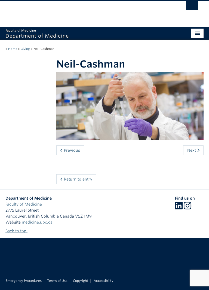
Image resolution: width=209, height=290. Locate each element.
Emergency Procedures (23, 281)
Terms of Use (57, 281)
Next (192, 150)
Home (12, 49)
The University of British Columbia (89, 11)
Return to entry (77, 179)
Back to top (16, 231)
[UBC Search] (192, 7)
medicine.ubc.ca (37, 222)
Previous (71, 150)
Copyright (80, 281)
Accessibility (103, 281)
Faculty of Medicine (23, 204)
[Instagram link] (187, 207)
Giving (25, 49)
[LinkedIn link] (179, 207)
